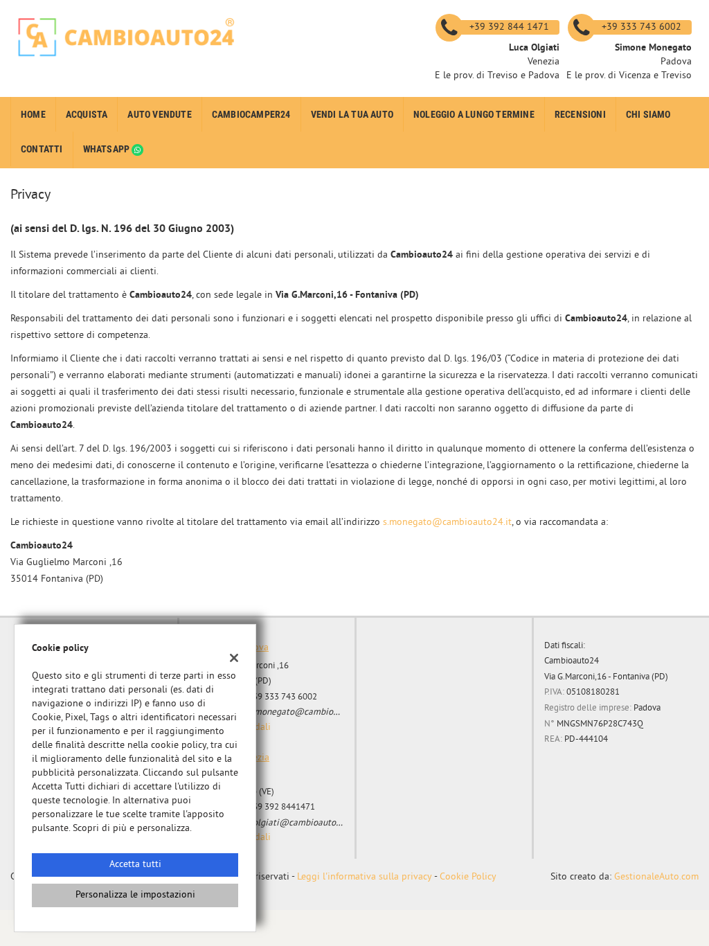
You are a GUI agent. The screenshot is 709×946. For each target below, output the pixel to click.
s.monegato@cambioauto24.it (447, 522)
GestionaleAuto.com (656, 877)
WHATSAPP (107, 148)
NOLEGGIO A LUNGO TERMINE (474, 114)
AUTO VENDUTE (159, 114)
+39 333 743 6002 (282, 697)
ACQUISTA (87, 114)
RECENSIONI (580, 114)
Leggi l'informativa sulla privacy (364, 877)
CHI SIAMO (648, 114)
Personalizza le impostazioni (135, 895)
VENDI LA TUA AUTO (352, 114)
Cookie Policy (468, 877)
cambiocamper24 (251, 114)
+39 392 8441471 (281, 807)
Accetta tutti (135, 865)
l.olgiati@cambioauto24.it (301, 823)
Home (33, 114)
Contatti (42, 148)
